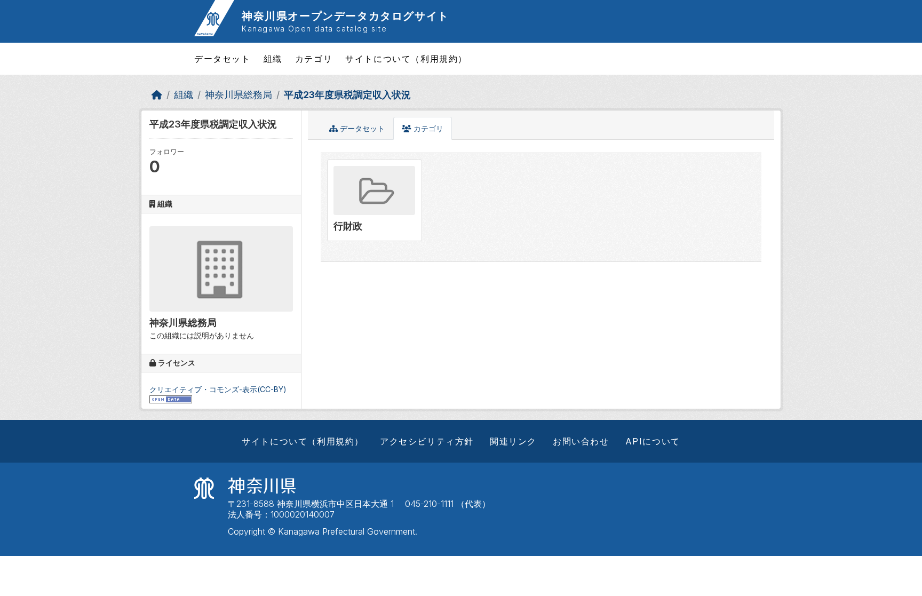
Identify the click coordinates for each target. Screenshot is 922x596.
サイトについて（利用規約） (406, 58)
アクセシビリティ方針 (427, 441)
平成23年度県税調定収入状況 (347, 94)
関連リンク (513, 441)
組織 (273, 58)
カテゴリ (313, 58)
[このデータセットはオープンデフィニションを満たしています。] (170, 398)
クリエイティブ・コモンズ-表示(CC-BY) (218, 389)
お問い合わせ (581, 441)
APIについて (652, 441)
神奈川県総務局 (238, 94)
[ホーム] (157, 94)
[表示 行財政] (374, 200)
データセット (222, 58)
